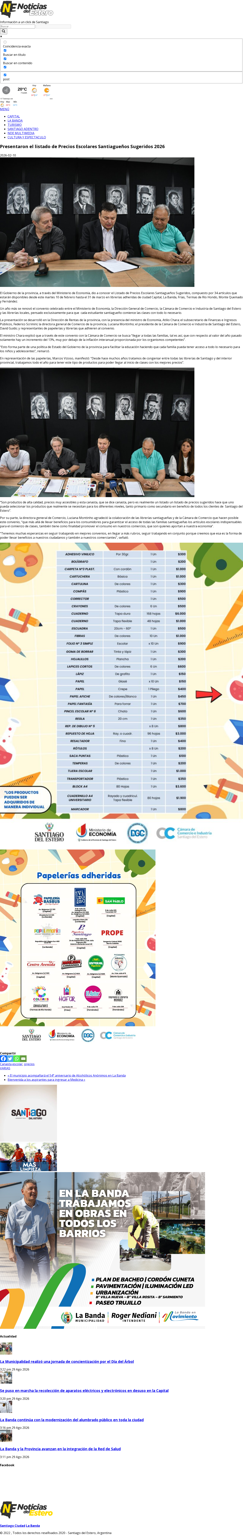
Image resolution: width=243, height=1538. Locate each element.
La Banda (33, 1526)
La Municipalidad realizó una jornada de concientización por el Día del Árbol (67, 1361)
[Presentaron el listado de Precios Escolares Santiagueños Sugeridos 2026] (97, 286)
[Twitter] (10, 1058)
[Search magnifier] (3, 31)
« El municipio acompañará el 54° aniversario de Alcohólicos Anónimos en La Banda (67, 1075)
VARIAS (5, 1068)
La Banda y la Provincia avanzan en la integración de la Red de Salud (60, 1448)
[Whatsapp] (16, 1058)
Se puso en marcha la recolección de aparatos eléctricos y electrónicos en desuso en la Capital (84, 1390)
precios (29, 1064)
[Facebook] (3, 1058)
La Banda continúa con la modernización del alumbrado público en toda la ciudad (72, 1419)
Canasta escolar (11, 1064)
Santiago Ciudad (12, 1526)
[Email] (23, 1058)
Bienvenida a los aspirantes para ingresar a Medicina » (46, 1080)
